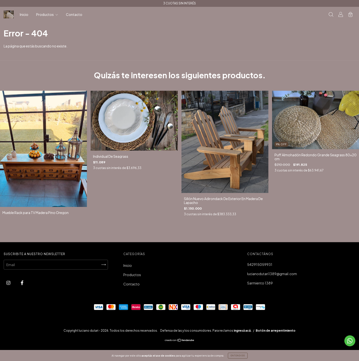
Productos (45, 14)
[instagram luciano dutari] (9, 282)
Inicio (24, 14)
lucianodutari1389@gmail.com (272, 273)
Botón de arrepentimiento (276, 330)
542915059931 (259, 264)
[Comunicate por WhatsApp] (349, 340)
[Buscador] (330, 14)
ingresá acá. (243, 330)
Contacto (74, 14)
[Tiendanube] (179, 340)
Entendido (238, 355)
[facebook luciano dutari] (22, 282)
